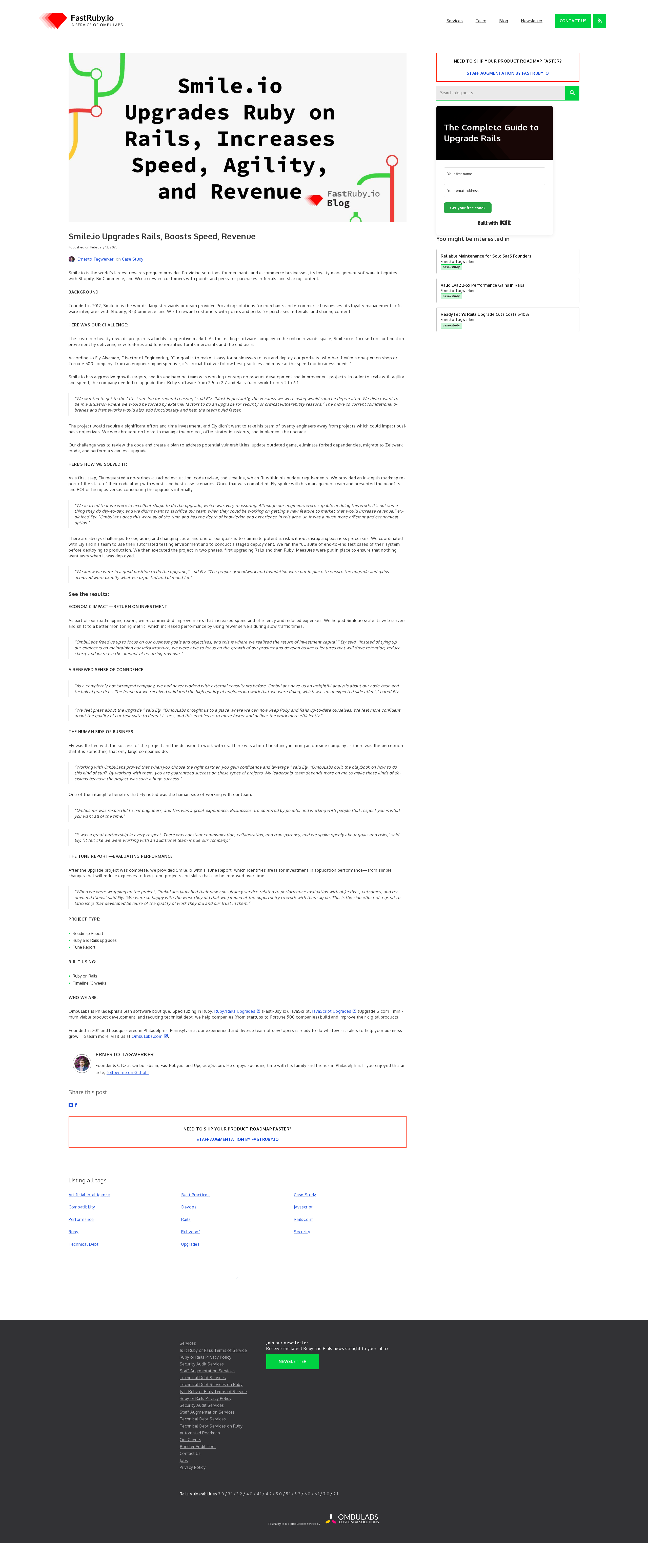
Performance (81, 1219)
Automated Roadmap (200, 1432)
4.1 (259, 1493)
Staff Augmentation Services (207, 1370)
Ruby (73, 1231)
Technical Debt (84, 1244)
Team (481, 20)
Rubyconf (190, 1231)
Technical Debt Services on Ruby (211, 1384)
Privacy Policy (193, 1467)
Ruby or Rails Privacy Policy (205, 1357)
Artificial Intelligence (89, 1194)
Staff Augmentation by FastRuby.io (237, 1139)
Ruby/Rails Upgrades (237, 1011)
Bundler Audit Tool (198, 1446)
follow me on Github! (128, 1072)
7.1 (335, 1493)
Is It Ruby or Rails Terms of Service (213, 1350)
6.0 (308, 1493)
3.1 (230, 1493)
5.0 (279, 1493)
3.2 (239, 1493)
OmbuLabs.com (150, 1036)
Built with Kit (494, 222)
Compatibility (82, 1206)
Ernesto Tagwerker (95, 259)
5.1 (288, 1493)
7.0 (326, 1493)
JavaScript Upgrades (334, 1011)
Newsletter (531, 20)
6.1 (317, 1493)
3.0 (221, 1493)
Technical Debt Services (203, 1377)
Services (455, 20)
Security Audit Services (202, 1363)
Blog (503, 20)
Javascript (303, 1206)
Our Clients (190, 1439)
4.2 (269, 1493)
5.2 (297, 1493)
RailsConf (303, 1219)
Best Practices (195, 1194)
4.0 (249, 1493)
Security (302, 1231)
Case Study (133, 259)
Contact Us (573, 20)
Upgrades (190, 1244)
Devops (188, 1206)
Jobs (184, 1460)
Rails (186, 1219)
